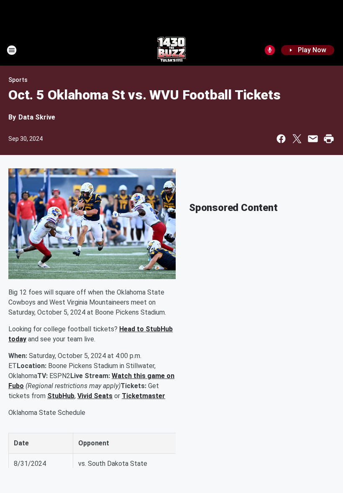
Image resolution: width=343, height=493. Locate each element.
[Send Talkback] (270, 50)
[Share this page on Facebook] (281, 139)
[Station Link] (171, 50)
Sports (18, 79)
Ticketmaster (143, 396)
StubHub (60, 396)
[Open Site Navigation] (12, 50)
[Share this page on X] (297, 139)
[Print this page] (329, 139)
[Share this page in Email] (313, 139)
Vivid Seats (95, 396)
